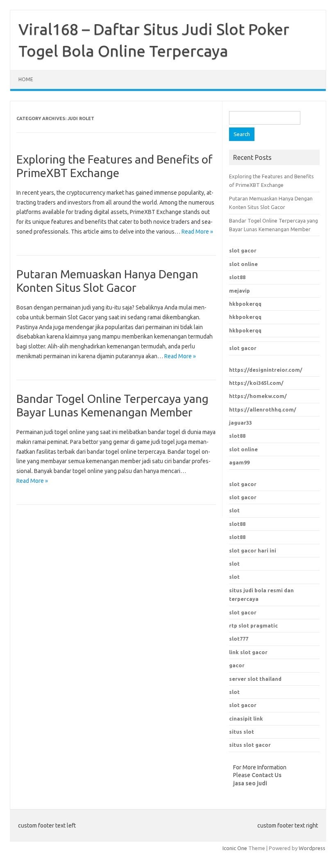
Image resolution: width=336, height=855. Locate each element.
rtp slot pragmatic (253, 625)
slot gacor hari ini (252, 550)
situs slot (241, 731)
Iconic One (234, 848)
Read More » (197, 231)
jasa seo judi (250, 783)
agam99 (239, 462)
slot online (243, 264)
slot (234, 510)
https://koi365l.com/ (256, 383)
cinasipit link (246, 718)
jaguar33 (240, 422)
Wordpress (312, 848)
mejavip (239, 290)
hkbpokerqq (245, 304)
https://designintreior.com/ (265, 370)
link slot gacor (248, 652)
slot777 (238, 638)
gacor (237, 665)
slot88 (237, 277)
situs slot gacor (250, 745)
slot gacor (243, 250)
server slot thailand (255, 679)
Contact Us (267, 775)
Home (25, 79)
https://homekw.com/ (258, 396)
